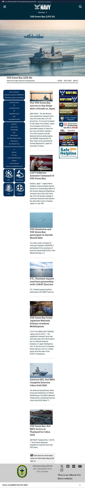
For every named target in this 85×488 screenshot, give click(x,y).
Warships (41, 12)
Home (60, 81)
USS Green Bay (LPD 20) (19, 77)
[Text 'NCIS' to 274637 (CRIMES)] (68, 141)
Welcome (68, 81)
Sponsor (19, 193)
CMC (8, 193)
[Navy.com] (68, 99)
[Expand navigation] (5, 7)
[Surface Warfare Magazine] (68, 118)
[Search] (80, 7)
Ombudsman (19, 180)
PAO (8, 180)
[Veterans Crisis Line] (68, 125)
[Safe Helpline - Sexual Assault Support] (68, 152)
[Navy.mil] (68, 93)
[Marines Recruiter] (68, 112)
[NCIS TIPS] (68, 132)
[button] (45, 2)
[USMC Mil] (68, 106)
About (75, 81)
